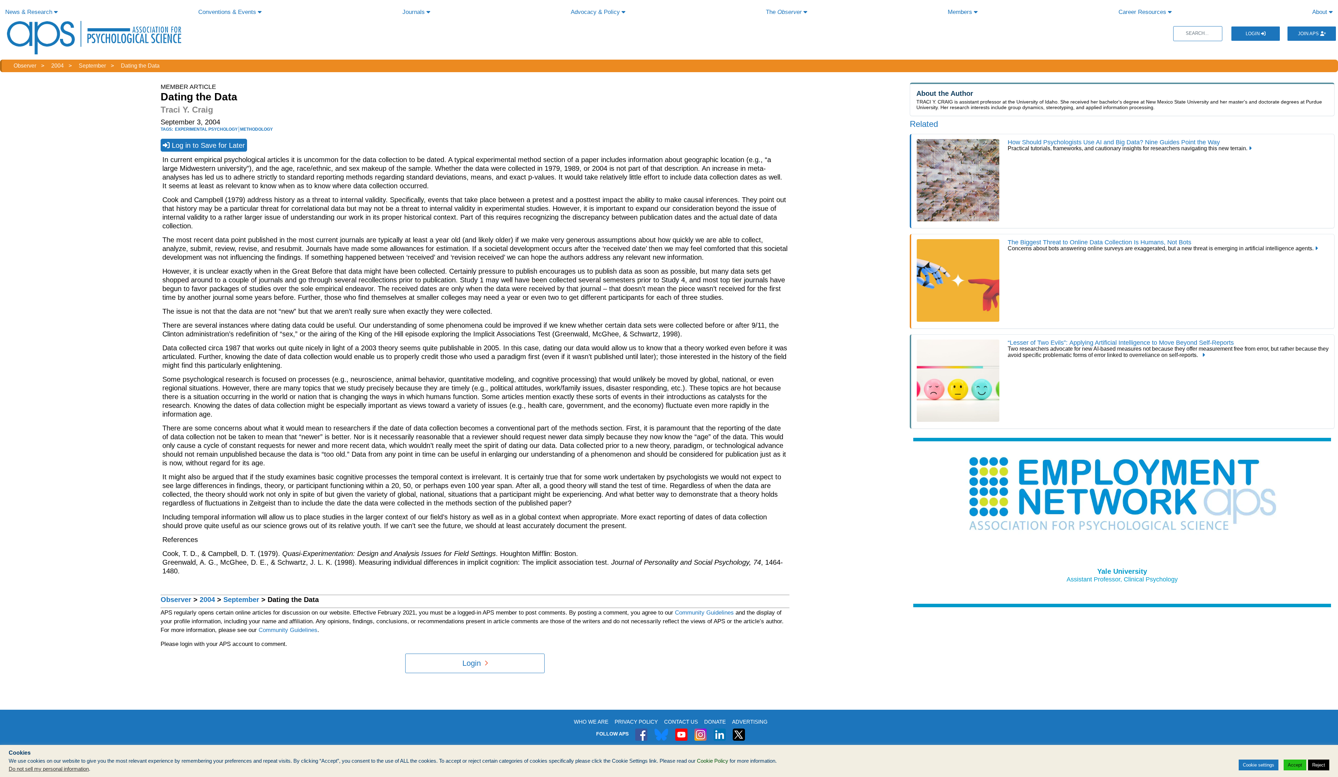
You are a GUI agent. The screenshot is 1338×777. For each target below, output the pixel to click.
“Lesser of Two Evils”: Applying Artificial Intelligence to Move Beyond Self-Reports (1121, 342)
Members (961, 12)
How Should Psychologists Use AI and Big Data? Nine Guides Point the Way (1114, 142)
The (784, 12)
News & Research (29, 12)
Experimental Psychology (206, 129)
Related (924, 124)
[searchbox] (1197, 33)
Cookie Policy (712, 761)
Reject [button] (1318, 765)
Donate (715, 722)
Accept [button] (1295, 765)
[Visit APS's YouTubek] (681, 730)
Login (1253, 33)
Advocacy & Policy (596, 12)
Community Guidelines (704, 612)
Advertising (750, 722)
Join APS (1309, 33)
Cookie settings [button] (1258, 765)
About (1320, 12)
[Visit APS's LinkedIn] (719, 730)
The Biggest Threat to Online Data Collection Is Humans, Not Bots (1099, 242)
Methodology (256, 129)
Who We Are (591, 722)
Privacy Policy (636, 722)
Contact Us (681, 722)
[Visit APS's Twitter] (661, 730)
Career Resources (1143, 12)
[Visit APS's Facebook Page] (641, 730)
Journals (414, 12)
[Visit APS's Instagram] (700, 730)
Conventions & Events (228, 12)
